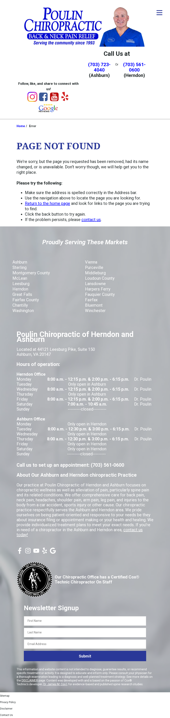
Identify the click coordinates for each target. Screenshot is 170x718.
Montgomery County (31, 272)
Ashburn (19, 262)
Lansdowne (95, 283)
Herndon (20, 289)
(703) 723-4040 (99, 67)
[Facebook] (43, 100)
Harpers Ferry (97, 289)
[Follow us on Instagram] (28, 552)
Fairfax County (25, 299)
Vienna (91, 262)
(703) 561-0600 (134, 67)
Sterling (19, 267)
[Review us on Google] (53, 552)
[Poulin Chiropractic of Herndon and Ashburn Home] (85, 26)
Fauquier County (100, 294)
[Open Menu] (159, 12)
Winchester (95, 310)
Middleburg (95, 272)
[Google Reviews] (48, 111)
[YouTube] (54, 100)
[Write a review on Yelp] (44, 552)
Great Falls (22, 294)
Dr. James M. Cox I (55, 684)
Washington (23, 310)
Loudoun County (99, 278)
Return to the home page (47, 203)
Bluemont (94, 305)
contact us (91, 219)
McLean (19, 278)
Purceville (94, 267)
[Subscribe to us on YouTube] (36, 552)
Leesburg (20, 283)
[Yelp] (64, 99)
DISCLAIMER (30, 680)
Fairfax (91, 299)
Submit (85, 656)
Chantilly (20, 305)
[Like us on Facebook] (20, 552)
